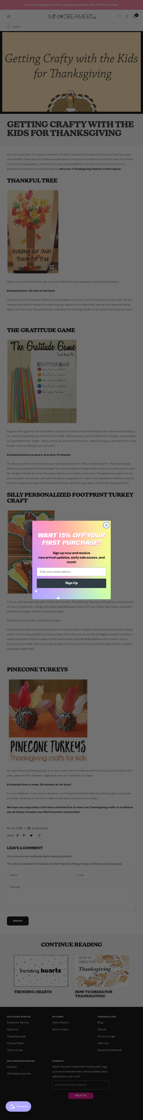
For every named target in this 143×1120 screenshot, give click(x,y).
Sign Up (71, 583)
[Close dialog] (106, 525)
